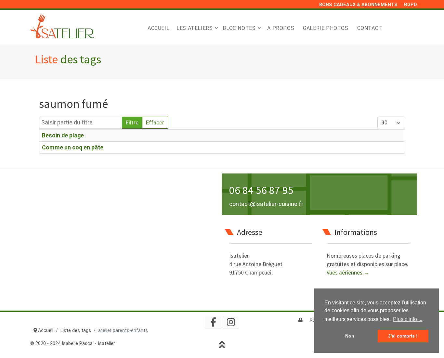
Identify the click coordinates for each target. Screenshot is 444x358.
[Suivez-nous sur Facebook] (213, 322)
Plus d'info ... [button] (407, 319)
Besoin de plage (63, 135)
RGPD (410, 4)
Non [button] (349, 336)
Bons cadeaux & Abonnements (358, 4)
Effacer (155, 122)
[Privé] (300, 320)
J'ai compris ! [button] (403, 336)
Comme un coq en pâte (72, 147)
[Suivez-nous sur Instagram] (231, 322)
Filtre (132, 122)
